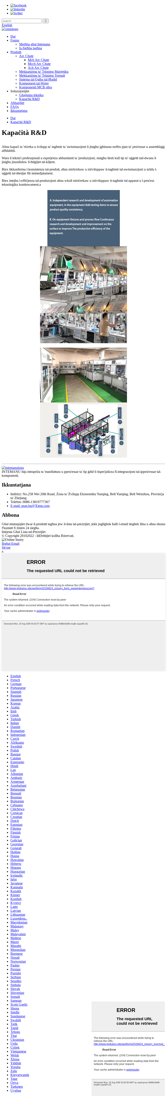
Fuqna (14, 40)
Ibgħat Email (10, 543)
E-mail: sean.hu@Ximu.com (30, 506)
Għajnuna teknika (31, 95)
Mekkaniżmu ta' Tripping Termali (42, 75)
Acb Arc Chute (38, 68)
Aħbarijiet (17, 103)
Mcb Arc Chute (38, 60)
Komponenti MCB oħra (35, 87)
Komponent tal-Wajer (34, 83)
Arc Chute (26, 56)
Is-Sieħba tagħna (30, 48)
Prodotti (15, 52)
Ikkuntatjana (18, 111)
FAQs (14, 107)
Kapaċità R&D (29, 99)
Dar (13, 36)
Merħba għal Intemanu (34, 44)
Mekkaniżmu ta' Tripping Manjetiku (43, 71)
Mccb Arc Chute (39, 64)
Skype (6, 547)
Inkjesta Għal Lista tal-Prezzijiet (23, 532)
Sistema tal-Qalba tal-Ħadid (38, 79)
